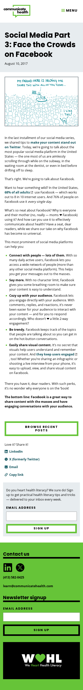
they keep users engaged (55, 354)
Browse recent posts (41, 429)
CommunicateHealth (17, 11)
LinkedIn (16, 451)
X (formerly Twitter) (24, 459)
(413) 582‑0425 (13, 577)
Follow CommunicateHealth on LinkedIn (7, 567)
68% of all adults (17, 192)
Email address (21, 507)
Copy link (16, 475)
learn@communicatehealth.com (28, 586)
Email (13, 467)
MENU (72, 10)
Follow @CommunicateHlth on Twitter (20, 567)
